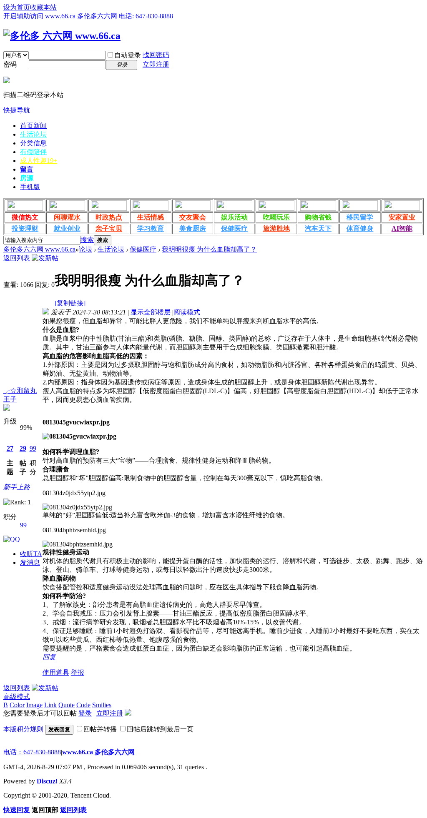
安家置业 (402, 217)
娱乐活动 (234, 217)
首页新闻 (33, 125)
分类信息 (33, 143)
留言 (26, 169)
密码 (10, 64)
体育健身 (360, 228)
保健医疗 (234, 228)
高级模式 (16, 696)
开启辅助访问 (23, 16)
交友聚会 (192, 217)
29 (23, 448)
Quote (66, 704)
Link (50, 704)
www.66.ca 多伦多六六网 (98, 752)
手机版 (30, 186)
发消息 (30, 562)
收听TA (31, 553)
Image (34, 704)
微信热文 (25, 217)
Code (83, 704)
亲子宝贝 (108, 228)
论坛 (85, 249)
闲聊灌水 (67, 217)
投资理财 (25, 228)
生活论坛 (33, 134)
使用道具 (56, 672)
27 (10, 448)
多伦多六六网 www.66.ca (39, 249)
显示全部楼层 (151, 312)
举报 (77, 672)
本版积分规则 (23, 729)
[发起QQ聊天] (11, 539)
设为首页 (16, 7)
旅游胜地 (276, 228)
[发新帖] (45, 258)
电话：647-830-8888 (32, 752)
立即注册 (156, 64)
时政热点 (108, 217)
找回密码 (156, 54)
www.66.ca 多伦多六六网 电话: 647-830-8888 (109, 16)
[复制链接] (70, 303)
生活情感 (150, 217)
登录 (85, 713)
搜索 (87, 239)
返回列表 (16, 258)
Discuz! (47, 781)
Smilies (101, 704)
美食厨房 (192, 228)
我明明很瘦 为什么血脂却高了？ (209, 249)
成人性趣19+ (38, 160)
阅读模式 (186, 312)
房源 (26, 178)
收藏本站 (43, 7)
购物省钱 (318, 217)
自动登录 (127, 55)
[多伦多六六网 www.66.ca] (62, 35)
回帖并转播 (100, 729)
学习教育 (150, 228)
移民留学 (360, 217)
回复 (49, 657)
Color (17, 704)
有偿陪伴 (33, 151)
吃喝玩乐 (276, 217)
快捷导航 (16, 110)
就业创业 (67, 228)
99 (33, 448)
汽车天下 (318, 228)
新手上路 (16, 487)
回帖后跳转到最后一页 (160, 729)
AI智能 (402, 228)
